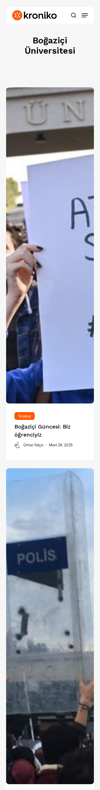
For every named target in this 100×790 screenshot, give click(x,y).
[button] (85, 15)
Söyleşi (24, 415)
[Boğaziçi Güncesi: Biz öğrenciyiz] (50, 431)
